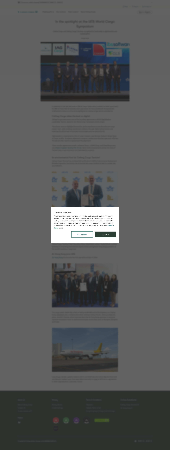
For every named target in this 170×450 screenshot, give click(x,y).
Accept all (105, 234)
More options (82, 234)
